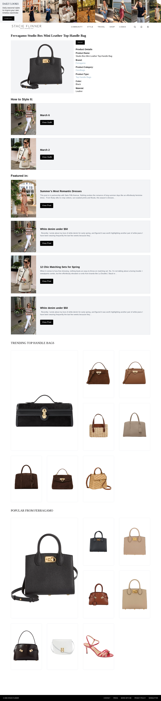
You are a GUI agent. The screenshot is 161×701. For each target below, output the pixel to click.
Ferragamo (81, 63)
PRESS (115, 698)
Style (90, 27)
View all (8, 18)
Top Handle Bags (83, 77)
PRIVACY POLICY (140, 698)
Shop (112, 27)
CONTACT (107, 698)
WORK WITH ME (126, 698)
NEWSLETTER (153, 698)
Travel (101, 27)
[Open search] (135, 27)
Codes (122, 27)
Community (77, 27)
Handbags (80, 70)
